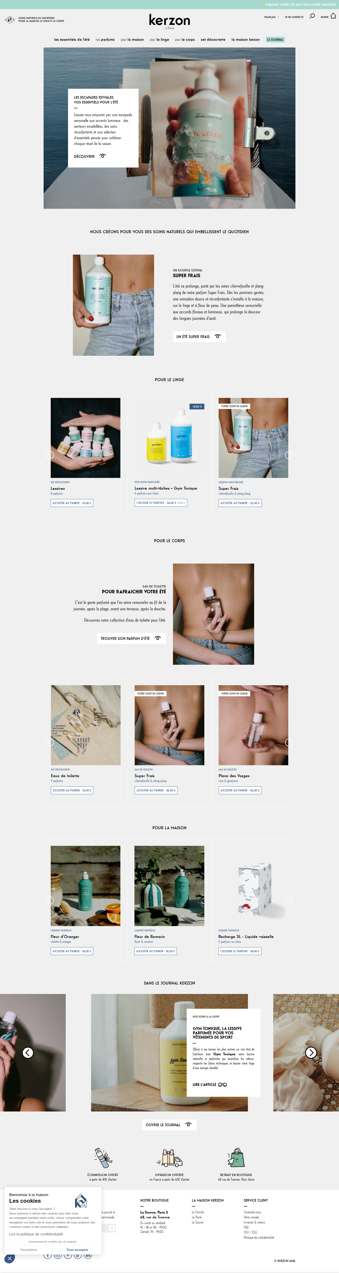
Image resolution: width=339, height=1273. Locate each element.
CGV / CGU (250, 1232)
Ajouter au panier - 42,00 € (156, 790)
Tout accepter (77, 1250)
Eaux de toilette (65, 776)
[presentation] (50, 455)
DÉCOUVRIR (84, 156)
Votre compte (251, 1217)
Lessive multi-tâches (231, 482)
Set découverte (60, 482)
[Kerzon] (169, 21)
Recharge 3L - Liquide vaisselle (246, 936)
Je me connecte (294, 17)
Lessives (58, 488)
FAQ (246, 1227)
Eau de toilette (144, 769)
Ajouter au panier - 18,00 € (72, 951)
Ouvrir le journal (163, 1125)
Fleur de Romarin (149, 936)
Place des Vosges (234, 776)
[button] (9, 1258)
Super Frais (228, 488)
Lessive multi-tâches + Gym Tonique (166, 488)
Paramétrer (29, 1250)
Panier (325, 17)
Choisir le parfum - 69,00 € (240, 951)
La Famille (198, 1212)
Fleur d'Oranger (65, 936)
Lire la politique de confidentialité (36, 1234)
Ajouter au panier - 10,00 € (72, 503)
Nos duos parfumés (147, 482)
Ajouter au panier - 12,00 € (72, 790)
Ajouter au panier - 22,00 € (240, 503)
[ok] (112, 1228)
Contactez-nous (252, 1212)
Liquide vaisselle (61, 930)
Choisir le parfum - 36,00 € (161, 503)
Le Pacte (197, 1217)
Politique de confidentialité (259, 1237)
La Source (197, 1222)
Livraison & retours (254, 1222)
